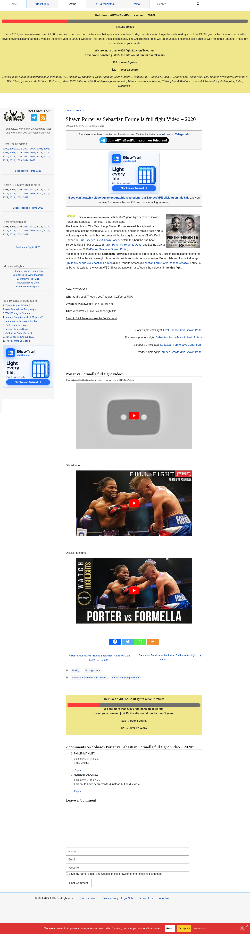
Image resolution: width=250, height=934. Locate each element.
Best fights (42, 4)
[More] (153, 642)
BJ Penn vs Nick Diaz (28, 278)
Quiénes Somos (88, 898)
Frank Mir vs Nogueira (28, 286)
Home (13, 4)
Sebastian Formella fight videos (89, 677)
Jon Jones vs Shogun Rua (19, 336)
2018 (32, 156)
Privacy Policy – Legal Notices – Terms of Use (128, 898)
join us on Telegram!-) (175, 134)
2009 (19, 152)
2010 (26, 152)
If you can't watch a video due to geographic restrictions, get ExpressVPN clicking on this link (128, 197)
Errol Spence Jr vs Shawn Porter (99, 240)
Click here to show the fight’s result (91, 318)
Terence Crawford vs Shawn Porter (181, 352)
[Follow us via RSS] (43, 120)
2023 (19, 160)
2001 (12, 148)
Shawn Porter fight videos (125, 677)
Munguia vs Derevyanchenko (21, 321)
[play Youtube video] (134, 416)
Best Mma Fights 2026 (28, 247)
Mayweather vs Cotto (28, 282)
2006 (46, 148)
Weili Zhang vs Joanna (17, 313)
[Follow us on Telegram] (34, 120)
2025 (32, 160)
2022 (12, 160)
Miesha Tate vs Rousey (17, 329)
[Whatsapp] (140, 642)
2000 (5, 148)
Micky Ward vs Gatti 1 (18, 340)
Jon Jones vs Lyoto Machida (28, 274)
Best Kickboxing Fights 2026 (28, 207)
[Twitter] (128, 642)
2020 (46, 156)
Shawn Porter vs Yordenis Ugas (122, 244)
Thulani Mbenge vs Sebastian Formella (90, 263)
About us (164, 898)
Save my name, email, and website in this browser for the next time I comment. (115, 873)
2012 (39, 152)
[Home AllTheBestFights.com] (14, 120)
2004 (32, 148)
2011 (32, 152)
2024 (26, 160)
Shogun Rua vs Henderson (28, 271)
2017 (26, 156)
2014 (5, 156)
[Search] (198, 4)
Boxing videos (92, 670)
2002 (19, 148)
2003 (26, 148)
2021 (5, 160)
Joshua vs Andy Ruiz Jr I (18, 333)
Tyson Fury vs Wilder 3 (17, 305)
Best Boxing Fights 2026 (28, 170)
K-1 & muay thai (105, 4)
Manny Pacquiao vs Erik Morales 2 (24, 317)
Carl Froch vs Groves (16, 325)
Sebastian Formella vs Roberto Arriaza (164, 263)
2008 (12, 152)
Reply (77, 770)
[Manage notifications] (242, 928)
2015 (12, 156)
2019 (39, 156)
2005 (39, 148)
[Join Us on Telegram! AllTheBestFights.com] (134, 142)
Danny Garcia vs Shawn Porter (108, 249)
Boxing (72, 4)
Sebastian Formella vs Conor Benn (181, 344)
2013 (46, 152)
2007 (5, 152)
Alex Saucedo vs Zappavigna (21, 309)
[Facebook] (115, 642)
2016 (19, 156)
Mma (137, 4)
